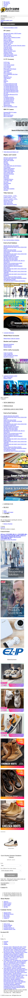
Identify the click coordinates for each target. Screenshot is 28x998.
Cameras (18, 987)
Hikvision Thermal (10, 987)
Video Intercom (7, 968)
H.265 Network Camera (19, 950)
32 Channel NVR (17, 960)
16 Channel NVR (8, 960)
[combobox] (7, 17)
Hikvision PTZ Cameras (13, 985)
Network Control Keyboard (18, 968)
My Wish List (7, 3)
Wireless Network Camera (20, 949)
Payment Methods (8, 925)
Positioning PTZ (8, 953)
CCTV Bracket (14, 965)
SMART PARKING (15, 979)
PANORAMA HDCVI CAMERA (17, 963)
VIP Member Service (9, 914)
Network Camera (8, 946)
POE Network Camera (18, 953)
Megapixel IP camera (17, 946)
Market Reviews (7, 902)
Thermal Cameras (12, 988)
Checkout (6, 4)
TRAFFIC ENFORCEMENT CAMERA (13, 955)
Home (5, 510)
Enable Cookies (7, 904)
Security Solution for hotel (20, 969)
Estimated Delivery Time (9, 929)
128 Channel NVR (11, 961)
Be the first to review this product (8, 539)
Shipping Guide (7, 926)
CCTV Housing (7, 967)
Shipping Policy (7, 912)
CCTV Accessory (15, 964)
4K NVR (6, 963)
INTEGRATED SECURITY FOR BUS (13, 980)
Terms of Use (7, 923)
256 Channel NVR (21, 961)
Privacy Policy (7, 905)
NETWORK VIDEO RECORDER (12, 956)
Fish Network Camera (9, 952)
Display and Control (8, 512)
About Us (6, 901)
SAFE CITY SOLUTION (10, 971)
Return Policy (7, 916)
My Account (6, 1)
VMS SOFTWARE (16, 967)
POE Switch (22, 965)
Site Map (6, 906)
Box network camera (8, 949)
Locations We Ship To (9, 927)
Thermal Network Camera (21, 952)
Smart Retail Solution (9, 969)
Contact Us (6, 918)
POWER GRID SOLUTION (17, 975)
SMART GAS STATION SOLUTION (13, 977)
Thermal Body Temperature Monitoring (13, 984)
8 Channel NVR (13, 959)
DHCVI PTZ (16, 957)
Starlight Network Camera (19, 948)
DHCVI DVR (7, 964)
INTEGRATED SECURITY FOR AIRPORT (14, 981)
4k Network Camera (8, 950)
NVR (21, 987)
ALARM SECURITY (9, 983)
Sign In (5, 6)
